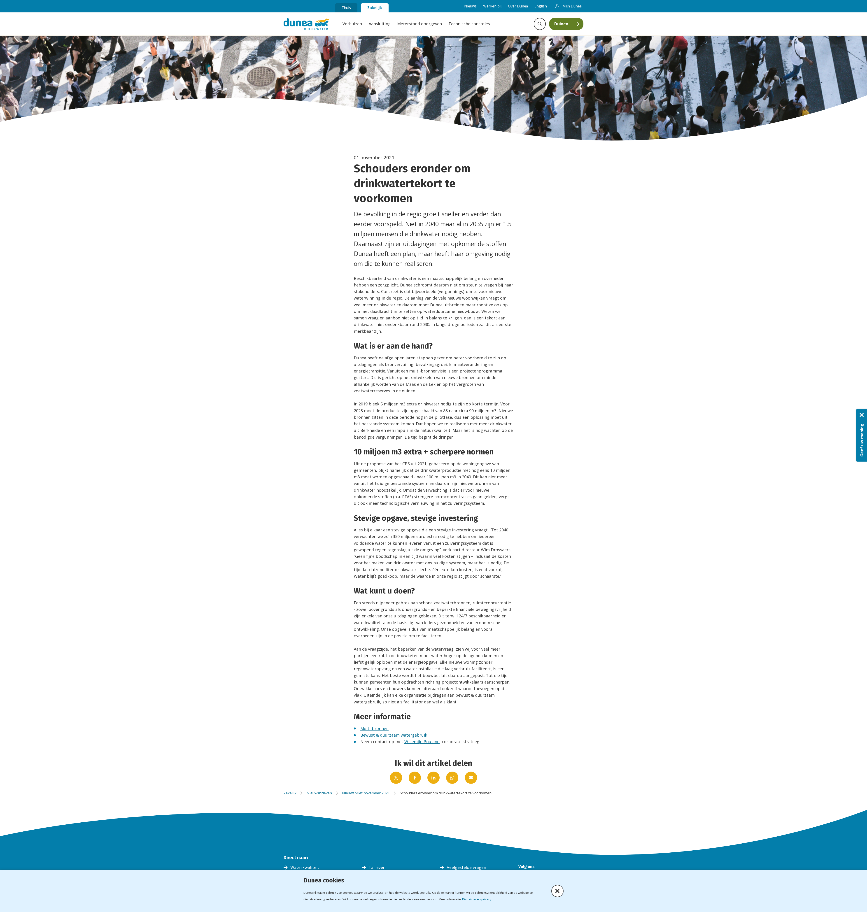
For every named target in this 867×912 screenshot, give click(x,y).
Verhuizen (352, 23)
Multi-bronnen (374, 728)
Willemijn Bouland (422, 741)
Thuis (346, 7)
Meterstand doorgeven (419, 23)
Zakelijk (374, 7)
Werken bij (492, 6)
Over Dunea (518, 6)
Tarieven (376, 867)
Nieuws (470, 6)
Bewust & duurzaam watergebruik (393, 735)
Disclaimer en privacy (476, 899)
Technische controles (469, 23)
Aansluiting (380, 23)
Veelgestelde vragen (466, 867)
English (540, 6)
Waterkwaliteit (304, 867)
